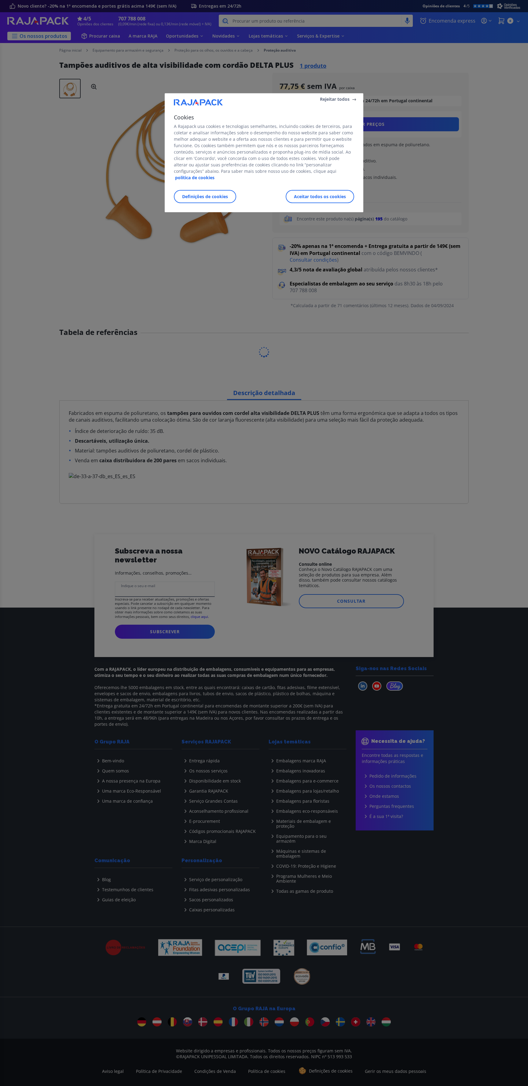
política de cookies (195, 177)
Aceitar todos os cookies (320, 196)
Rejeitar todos (335, 99)
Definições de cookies (205, 196)
